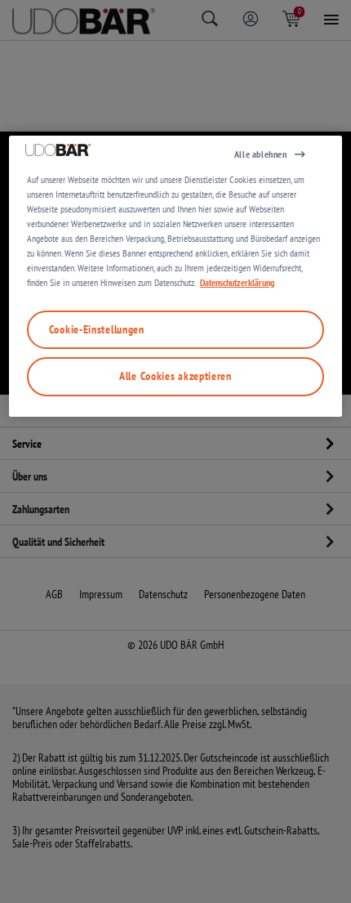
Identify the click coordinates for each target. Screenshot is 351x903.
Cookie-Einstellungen (96, 329)
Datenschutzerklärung (237, 282)
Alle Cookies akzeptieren (175, 376)
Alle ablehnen (260, 154)
